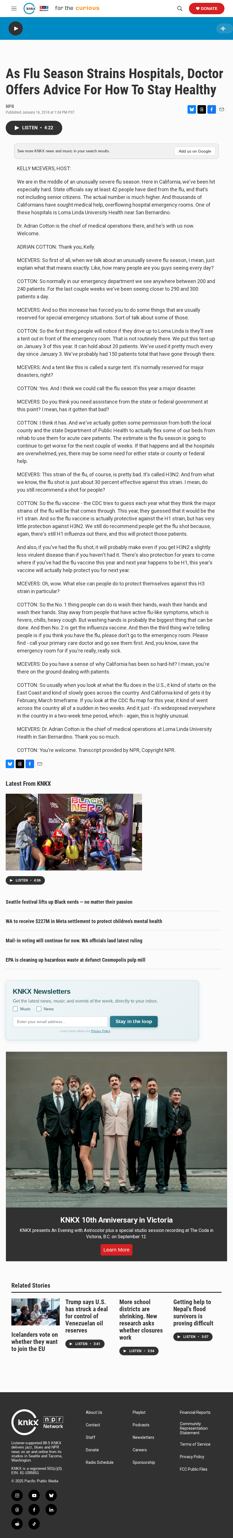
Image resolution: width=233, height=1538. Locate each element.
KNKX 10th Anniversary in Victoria (116, 1220)
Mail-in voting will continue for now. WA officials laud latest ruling (74, 940)
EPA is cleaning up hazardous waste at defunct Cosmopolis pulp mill (75, 960)
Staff (90, 1437)
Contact (93, 1425)
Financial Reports (195, 1412)
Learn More (116, 1250)
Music (25, 1009)
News (49, 1009)
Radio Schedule (100, 1462)
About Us (94, 1412)
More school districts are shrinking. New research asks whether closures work (141, 1319)
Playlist (139, 1412)
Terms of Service (195, 1444)
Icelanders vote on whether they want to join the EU (34, 1341)
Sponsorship (144, 1462)
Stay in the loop (134, 1021)
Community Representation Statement (194, 1428)
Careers (140, 1450)
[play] (15, 28)
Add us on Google (195, 151)
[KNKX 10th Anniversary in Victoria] (116, 1129)
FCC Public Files (193, 1469)
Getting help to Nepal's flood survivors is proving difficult (193, 1312)
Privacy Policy (101, 1031)
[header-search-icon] (179, 8)
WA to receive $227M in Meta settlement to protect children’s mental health (84, 921)
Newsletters (143, 1437)
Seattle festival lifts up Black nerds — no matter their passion (69, 902)
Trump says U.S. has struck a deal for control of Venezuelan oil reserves (86, 1316)
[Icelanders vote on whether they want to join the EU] (35, 1311)
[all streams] (224, 29)
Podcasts (141, 1425)
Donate (209, 8)
